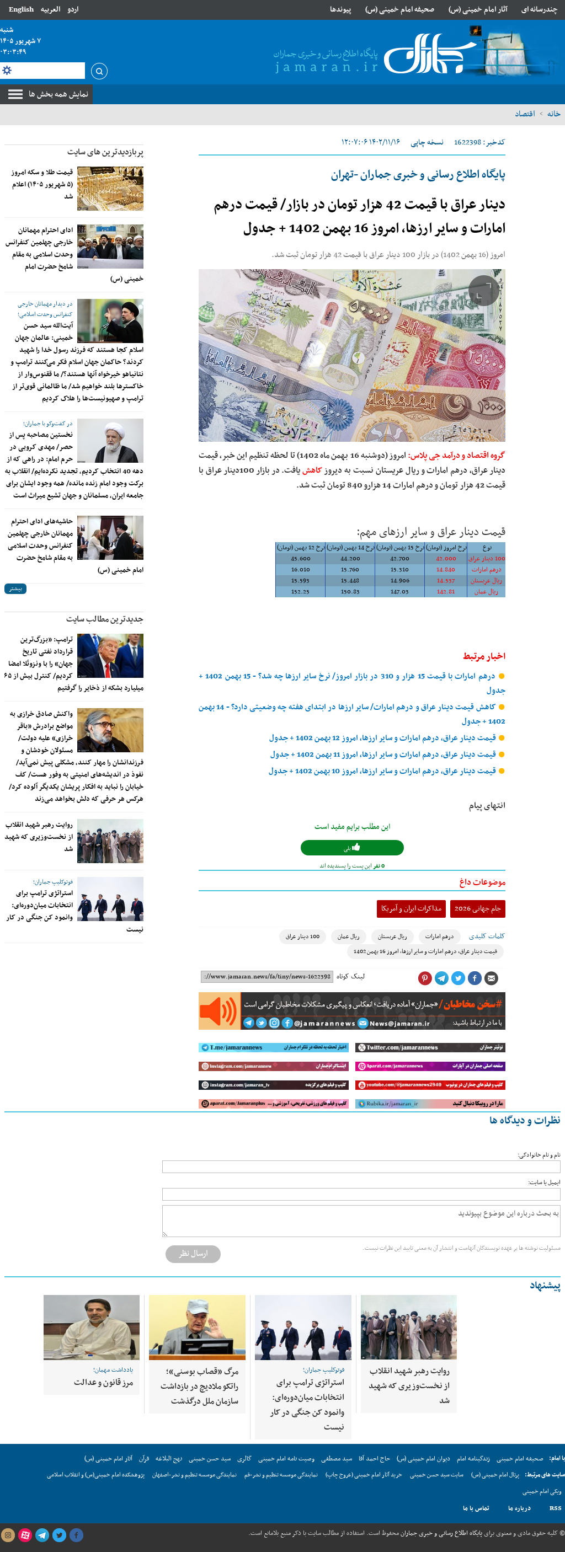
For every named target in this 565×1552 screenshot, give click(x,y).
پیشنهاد (545, 1285)
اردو (72, 9)
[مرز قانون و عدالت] (92, 1327)
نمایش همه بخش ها (58, 94)
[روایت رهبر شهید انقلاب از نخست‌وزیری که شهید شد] (110, 841)
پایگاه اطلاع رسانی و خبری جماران (440, 1533)
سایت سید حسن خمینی (436, 1475)
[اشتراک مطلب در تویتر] (458, 978)
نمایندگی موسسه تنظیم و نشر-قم (281, 1475)
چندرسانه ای (539, 9)
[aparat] (25, 1535)
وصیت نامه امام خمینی (286, 1458)
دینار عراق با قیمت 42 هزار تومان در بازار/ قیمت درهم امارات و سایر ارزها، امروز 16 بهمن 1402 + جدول (359, 217)
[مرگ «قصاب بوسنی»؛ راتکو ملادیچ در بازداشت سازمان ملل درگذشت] (197, 1327)
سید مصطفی (336, 1458)
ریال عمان (349, 937)
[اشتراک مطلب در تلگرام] (441, 978)
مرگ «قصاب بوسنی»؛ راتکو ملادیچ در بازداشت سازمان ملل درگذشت (199, 1386)
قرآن (144, 1458)
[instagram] (7, 1535)
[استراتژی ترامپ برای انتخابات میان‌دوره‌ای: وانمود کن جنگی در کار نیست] (110, 899)
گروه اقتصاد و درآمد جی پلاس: (456, 455)
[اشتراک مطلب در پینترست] (425, 978)
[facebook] (76, 1535)
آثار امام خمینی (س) (478, 9)
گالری (244, 1458)
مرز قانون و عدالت (103, 1383)
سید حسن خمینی (210, 1458)
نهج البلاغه (169, 1458)
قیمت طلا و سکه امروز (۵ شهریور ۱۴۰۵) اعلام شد (42, 185)
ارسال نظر (193, 1253)
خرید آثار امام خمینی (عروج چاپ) (364, 1475)
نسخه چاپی (427, 142)
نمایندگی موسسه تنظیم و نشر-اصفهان (194, 1475)
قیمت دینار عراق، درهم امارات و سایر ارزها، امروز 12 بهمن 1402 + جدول (383, 738)
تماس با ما (476, 1508)
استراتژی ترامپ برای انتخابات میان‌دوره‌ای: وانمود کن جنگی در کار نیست (307, 1405)
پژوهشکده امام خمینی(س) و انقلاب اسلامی (96, 1475)
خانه (554, 114)
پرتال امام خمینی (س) (495, 1475)
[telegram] (42, 1535)
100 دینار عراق (302, 937)
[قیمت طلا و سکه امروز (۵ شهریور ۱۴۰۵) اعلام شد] (110, 189)
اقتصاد (525, 114)
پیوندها (340, 9)
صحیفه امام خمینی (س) (399, 9)
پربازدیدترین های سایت (105, 152)
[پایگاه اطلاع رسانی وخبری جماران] (373, 54)
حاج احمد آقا (374, 1458)
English (21, 9)
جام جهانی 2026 (478, 908)
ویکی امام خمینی (542, 1491)
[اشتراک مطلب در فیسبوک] (474, 978)
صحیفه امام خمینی (520, 1458)
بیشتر (15, 589)
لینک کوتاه (351, 977)
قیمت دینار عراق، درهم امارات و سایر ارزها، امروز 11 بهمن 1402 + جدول (384, 755)
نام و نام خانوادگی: (539, 1155)
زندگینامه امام (473, 1458)
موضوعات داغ (482, 882)
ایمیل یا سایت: (544, 1183)
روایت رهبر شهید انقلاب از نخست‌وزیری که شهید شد (38, 837)
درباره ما (519, 1508)
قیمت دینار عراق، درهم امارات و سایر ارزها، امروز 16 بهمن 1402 (425, 951)
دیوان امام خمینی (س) (423, 1458)
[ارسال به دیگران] (491, 978)
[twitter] (59, 1535)
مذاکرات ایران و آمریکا (411, 908)
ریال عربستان (392, 937)
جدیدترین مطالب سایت (104, 619)
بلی (348, 848)
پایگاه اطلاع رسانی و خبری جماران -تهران (418, 174)
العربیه (50, 9)
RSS (556, 1508)
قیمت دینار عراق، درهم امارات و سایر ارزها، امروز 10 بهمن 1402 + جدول (383, 771)
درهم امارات (439, 937)
